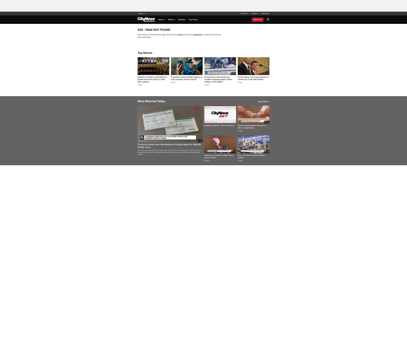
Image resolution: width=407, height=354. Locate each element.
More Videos (263, 102)
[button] (244, 13)
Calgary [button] (140, 13)
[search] (268, 19)
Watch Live (257, 20)
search (180, 35)
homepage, (197, 35)
